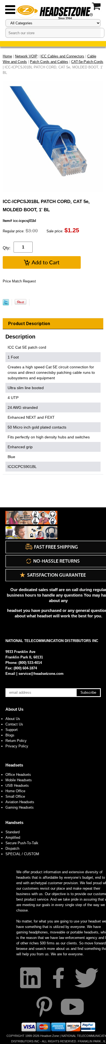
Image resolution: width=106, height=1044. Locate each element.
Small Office (15, 796)
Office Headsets (18, 775)
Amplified (12, 837)
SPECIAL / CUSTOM (22, 854)
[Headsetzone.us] (53, 12)
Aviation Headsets (19, 802)
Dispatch (12, 848)
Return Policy (16, 741)
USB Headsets (17, 785)
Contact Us (14, 724)
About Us (14, 709)
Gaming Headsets (19, 807)
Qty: (6, 247)
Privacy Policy (16, 746)
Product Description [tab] (29, 323)
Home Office (15, 791)
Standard (12, 832)
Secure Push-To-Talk (21, 843)
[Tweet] (6, 304)
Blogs (9, 735)
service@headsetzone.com (41, 674)
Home (7, 56)
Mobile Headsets (18, 780)
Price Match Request (19, 281)
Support (11, 730)
